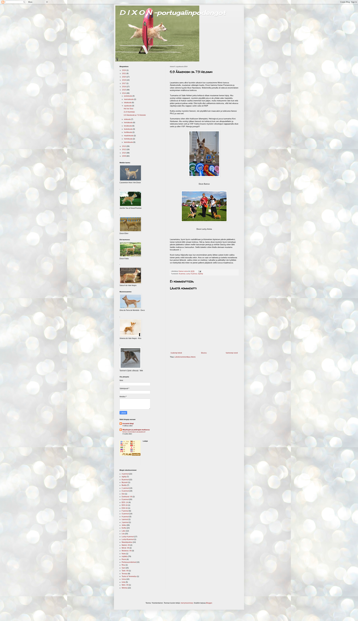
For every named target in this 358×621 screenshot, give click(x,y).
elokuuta (127, 119)
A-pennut (125, 474)
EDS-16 (125, 505)
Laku (123, 531)
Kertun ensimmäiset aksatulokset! (134, 432)
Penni (124, 559)
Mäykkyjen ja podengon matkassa (136, 430)
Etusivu (204, 353)
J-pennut (125, 522)
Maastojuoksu (127, 542)
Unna (124, 579)
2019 (124, 80)
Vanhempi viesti (232, 353)
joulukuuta (128, 96)
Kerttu (124, 528)
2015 (124, 90)
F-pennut (125, 511)
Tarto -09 (125, 571)
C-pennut (125, 488)
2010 (124, 153)
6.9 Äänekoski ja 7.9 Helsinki (135, 115)
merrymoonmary (187, 603)
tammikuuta (128, 142)
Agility (124, 477)
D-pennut (125, 491)
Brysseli (125, 482)
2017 (124, 83)
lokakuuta (128, 103)
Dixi (123, 494)
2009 (124, 156)
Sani (123, 568)
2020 (124, 77)
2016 (124, 87)
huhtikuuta (128, 132)
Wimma (124, 588)
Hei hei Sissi (128, 109)
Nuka (124, 554)
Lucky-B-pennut (128, 539)
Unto (123, 582)
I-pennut (125, 519)
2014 (124, 93)
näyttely (200, 274)
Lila (123, 534)
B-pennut (182, 274)
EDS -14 (125, 502)
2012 (124, 149)
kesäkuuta (128, 126)
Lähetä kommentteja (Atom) (185, 357)
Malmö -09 (126, 545)
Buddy (124, 485)
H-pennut (125, 517)
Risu (123, 565)
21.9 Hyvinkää (129, 112)
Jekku (124, 525)
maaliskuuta (129, 136)
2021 (124, 73)
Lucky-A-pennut (191, 274)
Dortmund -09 (127, 497)
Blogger (209, 603)
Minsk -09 (125, 548)
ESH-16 (125, 508)
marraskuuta (129, 99)
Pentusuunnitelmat (129, 562)
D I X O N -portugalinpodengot (173, 12)
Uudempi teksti (176, 353)
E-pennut (125, 499)
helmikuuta (128, 139)
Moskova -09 (126, 551)
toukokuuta (128, 129)
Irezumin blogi (128, 424)
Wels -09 (125, 585)
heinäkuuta (128, 123)
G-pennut (125, 514)
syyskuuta (128, 106)
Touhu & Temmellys (129, 576)
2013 (124, 146)
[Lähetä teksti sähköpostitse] (200, 271)
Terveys (125, 574)
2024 (124, 70)
